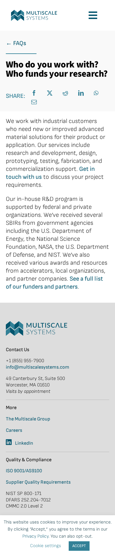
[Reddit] (66, 93)
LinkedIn (24, 443)
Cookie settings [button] (45, 546)
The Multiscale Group (28, 419)
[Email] (34, 102)
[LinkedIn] (81, 93)
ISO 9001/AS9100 (24, 471)
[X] (50, 93)
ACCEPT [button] (79, 545)
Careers (14, 430)
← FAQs (16, 43)
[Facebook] (34, 93)
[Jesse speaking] (34, 13)
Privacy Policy (35, 536)
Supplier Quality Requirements (38, 482)
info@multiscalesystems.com (37, 367)
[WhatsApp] (97, 93)
